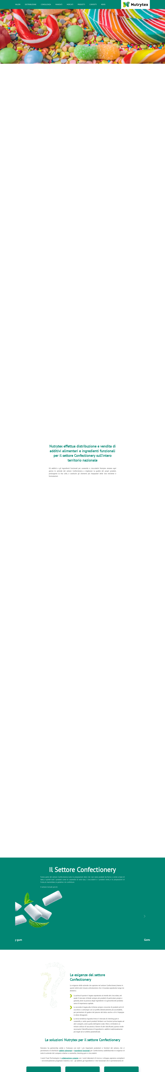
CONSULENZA (46, 4)
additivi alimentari (65, 1051)
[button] (20, 916)
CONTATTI (93, 4)
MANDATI (58, 4)
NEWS (103, 4)
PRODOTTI (81, 4)
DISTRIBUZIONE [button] (30, 4)
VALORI (17, 4)
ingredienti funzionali (82, 1051)
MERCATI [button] (70, 4)
